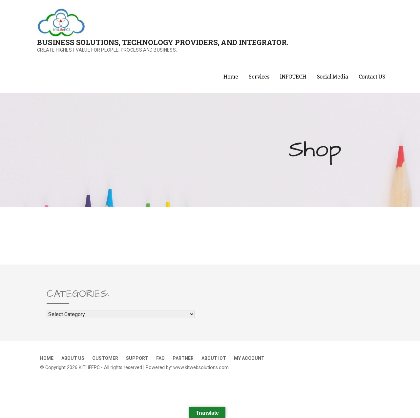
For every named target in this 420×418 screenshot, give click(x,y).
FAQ (160, 358)
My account (249, 358)
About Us (72, 358)
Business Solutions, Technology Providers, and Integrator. (162, 42)
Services (259, 77)
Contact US (372, 77)
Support (137, 358)
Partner (183, 358)
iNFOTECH (293, 77)
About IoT (213, 358)
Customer (105, 358)
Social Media (332, 77)
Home (230, 77)
